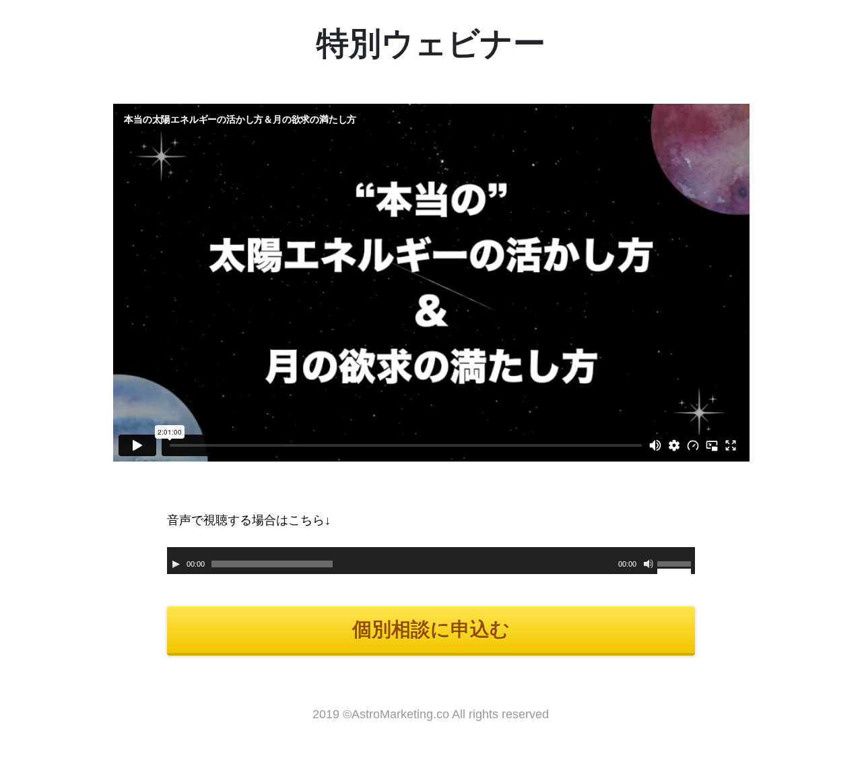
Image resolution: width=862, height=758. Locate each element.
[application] (431, 560)
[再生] (175, 564)
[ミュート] (648, 564)
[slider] (676, 566)
